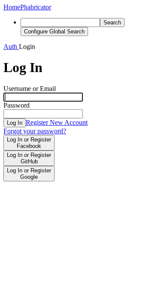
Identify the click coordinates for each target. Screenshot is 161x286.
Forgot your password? (34, 131)
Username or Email (29, 88)
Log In (14, 123)
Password (16, 105)
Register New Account (57, 122)
